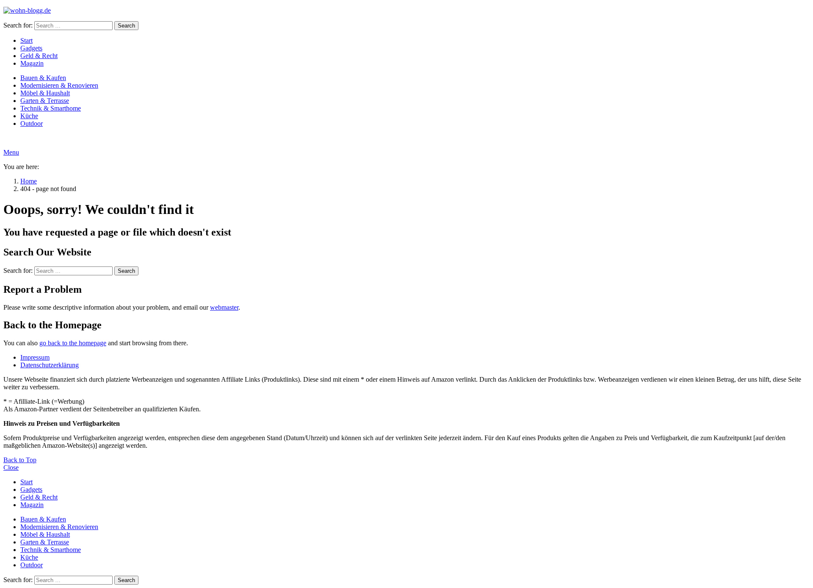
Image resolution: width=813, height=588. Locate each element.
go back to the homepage (72, 343)
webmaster (224, 307)
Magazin (32, 63)
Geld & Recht (39, 55)
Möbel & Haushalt (45, 93)
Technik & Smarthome (50, 108)
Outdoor (31, 123)
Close (11, 467)
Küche (29, 115)
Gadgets (31, 48)
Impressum (35, 357)
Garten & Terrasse (44, 100)
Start (26, 40)
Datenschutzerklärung (49, 365)
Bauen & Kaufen (43, 77)
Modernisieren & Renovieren (59, 85)
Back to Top (19, 459)
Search (126, 25)
